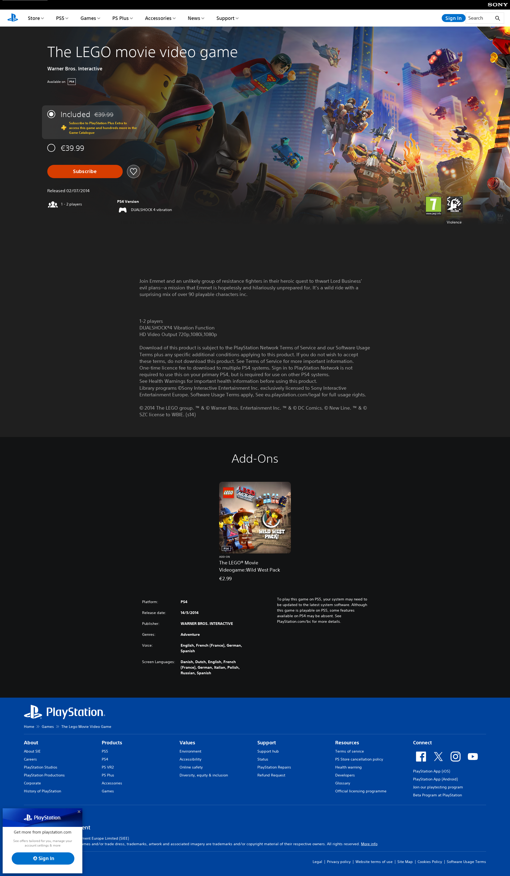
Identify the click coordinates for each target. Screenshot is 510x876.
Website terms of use (374, 861)
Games (88, 18)
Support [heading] (266, 743)
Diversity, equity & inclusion (204, 775)
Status (262, 759)
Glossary (342, 783)
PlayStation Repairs (274, 767)
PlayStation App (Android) (435, 779)
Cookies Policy (430, 861)
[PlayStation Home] (12, 18)
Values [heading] (187, 743)
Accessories (158, 18)
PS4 (105, 759)
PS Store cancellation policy (359, 759)
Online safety (191, 767)
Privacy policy (339, 861)
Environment (190, 751)
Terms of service (349, 751)
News (194, 18)
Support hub (268, 751)
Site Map (405, 861)
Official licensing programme (360, 791)
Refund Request (271, 775)
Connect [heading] (422, 743)
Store (34, 18)
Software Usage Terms (466, 861)
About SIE (32, 751)
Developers (345, 775)
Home (29, 726)
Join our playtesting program (438, 787)
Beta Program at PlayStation (437, 795)
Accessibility (190, 759)
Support (225, 18)
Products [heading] (112, 743)
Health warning (348, 767)
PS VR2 (108, 767)
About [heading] (31, 743)
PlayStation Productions (44, 775)
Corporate (32, 783)
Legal (317, 861)
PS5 (60, 18)
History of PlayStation (42, 791)
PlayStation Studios (40, 767)
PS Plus (120, 18)
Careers (30, 759)
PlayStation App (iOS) (431, 771)
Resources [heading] (347, 743)
